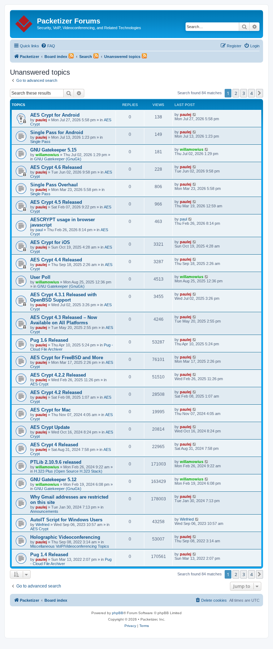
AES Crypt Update (50, 427)
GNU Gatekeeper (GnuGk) (57, 159)
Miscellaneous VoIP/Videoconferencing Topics (69, 546)
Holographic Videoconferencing (65, 537)
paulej (41, 120)
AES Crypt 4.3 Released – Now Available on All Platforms (63, 320)
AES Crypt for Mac (50, 410)
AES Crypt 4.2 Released (56, 392)
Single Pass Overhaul (54, 184)
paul (39, 230)
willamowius (47, 155)
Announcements (44, 511)
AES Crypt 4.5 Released (56, 202)
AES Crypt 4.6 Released (56, 167)
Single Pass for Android (56, 132)
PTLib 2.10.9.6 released (55, 462)
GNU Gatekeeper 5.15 (53, 150)
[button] (259, 93)
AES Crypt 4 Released (54, 444)
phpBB (117, 613)
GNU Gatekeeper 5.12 (53, 479)
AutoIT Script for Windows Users (66, 519)
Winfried (42, 524)
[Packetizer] (24, 22)
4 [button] (251, 93)
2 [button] (236, 93)
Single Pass (40, 141)
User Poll (40, 277)
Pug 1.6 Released (49, 340)
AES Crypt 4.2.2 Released (58, 375)
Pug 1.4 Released (49, 554)
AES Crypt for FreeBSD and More (66, 357)
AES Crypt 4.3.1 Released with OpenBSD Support (63, 297)
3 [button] (243, 93)
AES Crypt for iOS (50, 242)
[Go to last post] (194, 114)
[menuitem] (48, 46)
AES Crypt (39, 384)
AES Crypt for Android (55, 115)
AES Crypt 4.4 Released (56, 259)
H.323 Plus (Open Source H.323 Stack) (68, 471)
